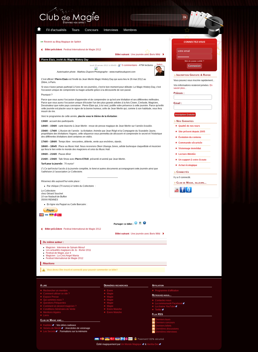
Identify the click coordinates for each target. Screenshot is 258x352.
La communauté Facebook (168, 303)
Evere (110, 290)
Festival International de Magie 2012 (64, 258)
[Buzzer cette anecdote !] (140, 224)
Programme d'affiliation (167, 290)
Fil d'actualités (56, 30)
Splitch (159, 64)
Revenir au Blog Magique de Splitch (62, 41)
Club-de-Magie (69, 15)
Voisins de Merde (52, 328)
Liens (46, 315)
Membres (130, 30)
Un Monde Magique (131, 344)
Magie (110, 293)
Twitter (158, 309)
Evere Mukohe (114, 309)
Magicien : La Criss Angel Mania (62, 255)
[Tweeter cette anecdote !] (136, 224)
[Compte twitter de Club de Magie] (189, 192)
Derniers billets (163, 325)
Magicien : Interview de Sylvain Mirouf (65, 247)
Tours (76, 30)
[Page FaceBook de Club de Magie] (183, 192)
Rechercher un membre (55, 290)
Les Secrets (49, 331)
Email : (178, 103)
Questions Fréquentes (54, 303)
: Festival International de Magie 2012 (73, 49)
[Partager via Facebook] (144, 224)
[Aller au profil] (159, 75)
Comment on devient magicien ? (59, 306)
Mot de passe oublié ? (194, 61)
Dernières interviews (166, 331)
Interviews (111, 30)
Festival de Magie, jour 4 (58, 253)
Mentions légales (52, 312)
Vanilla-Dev (153, 344)
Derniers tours (163, 319)
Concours (91, 30)
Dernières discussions (167, 328)
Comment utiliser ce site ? (56, 293)
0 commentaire (129, 65)
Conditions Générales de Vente (59, 309)
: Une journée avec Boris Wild (137, 54)
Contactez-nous (163, 300)
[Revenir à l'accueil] (39, 30)
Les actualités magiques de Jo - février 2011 (68, 250)
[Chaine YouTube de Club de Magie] (177, 192)
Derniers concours (165, 322)
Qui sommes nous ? (53, 300)
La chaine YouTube (165, 306)
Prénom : (179, 93)
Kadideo (47, 325)
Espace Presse (51, 296)
